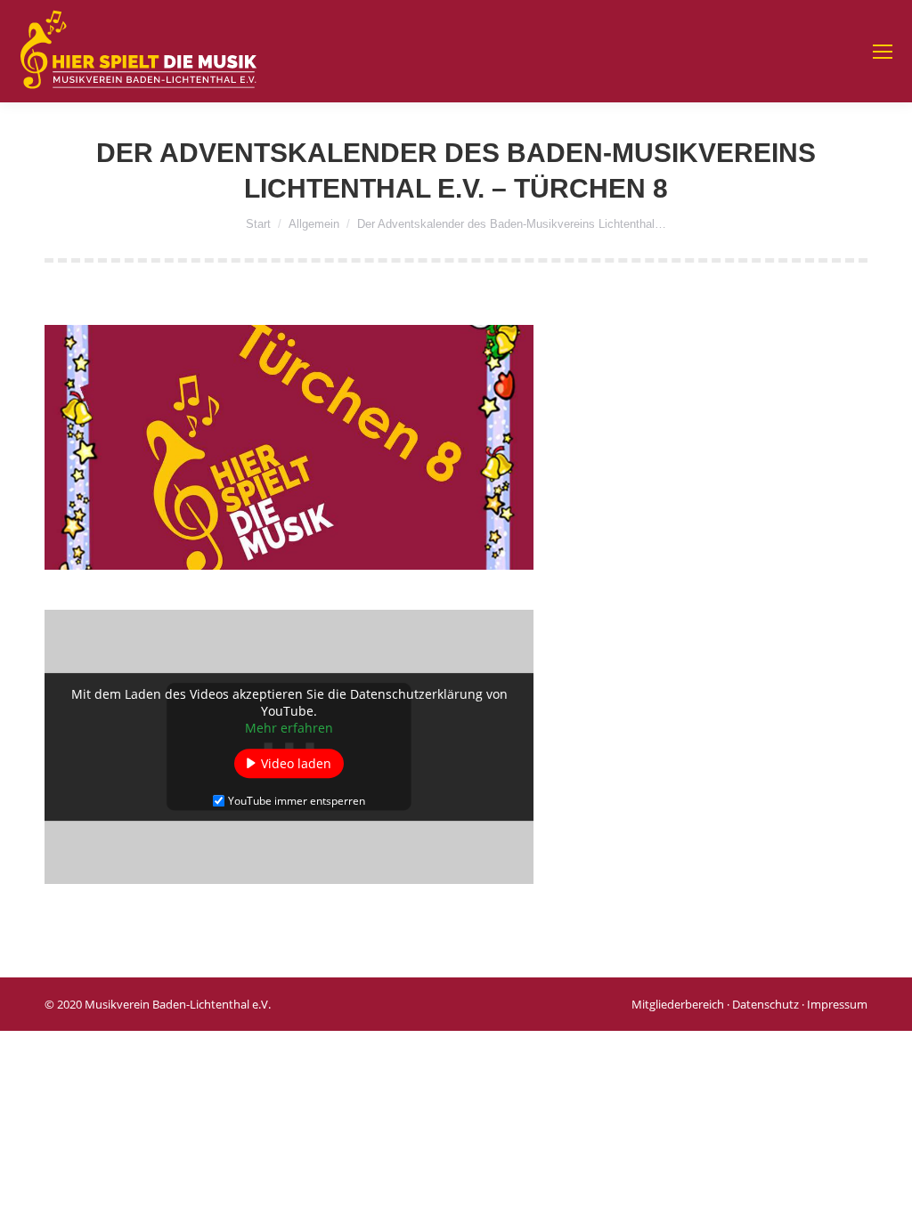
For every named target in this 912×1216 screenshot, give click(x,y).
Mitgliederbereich (677, 1004)
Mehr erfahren (289, 727)
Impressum (837, 1004)
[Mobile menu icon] (882, 51)
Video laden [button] (296, 763)
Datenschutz (765, 1004)
